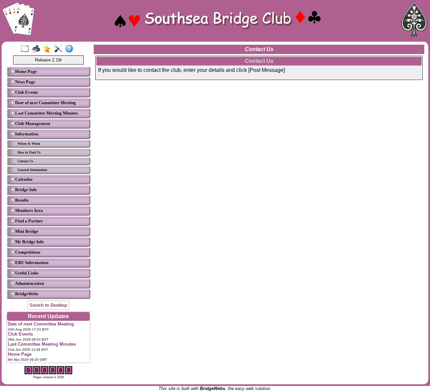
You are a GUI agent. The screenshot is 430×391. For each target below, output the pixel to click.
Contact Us (25, 161)
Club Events (26, 92)
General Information (32, 170)
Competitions (27, 252)
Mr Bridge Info (29, 241)
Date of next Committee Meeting (45, 102)
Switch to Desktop (48, 305)
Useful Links (26, 272)
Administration (29, 283)
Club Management (32, 123)
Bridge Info (25, 189)
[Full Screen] (26, 49)
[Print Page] (37, 49)
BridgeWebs (26, 293)
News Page (24, 81)
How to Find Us (29, 152)
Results (21, 200)
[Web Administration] (59, 49)
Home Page (25, 71)
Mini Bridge (26, 231)
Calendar (23, 179)
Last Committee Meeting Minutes (46, 113)
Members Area (28, 210)
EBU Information (31, 262)
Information (26, 133)
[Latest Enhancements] (48, 49)
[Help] (70, 49)
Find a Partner (28, 220)
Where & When (28, 143)
